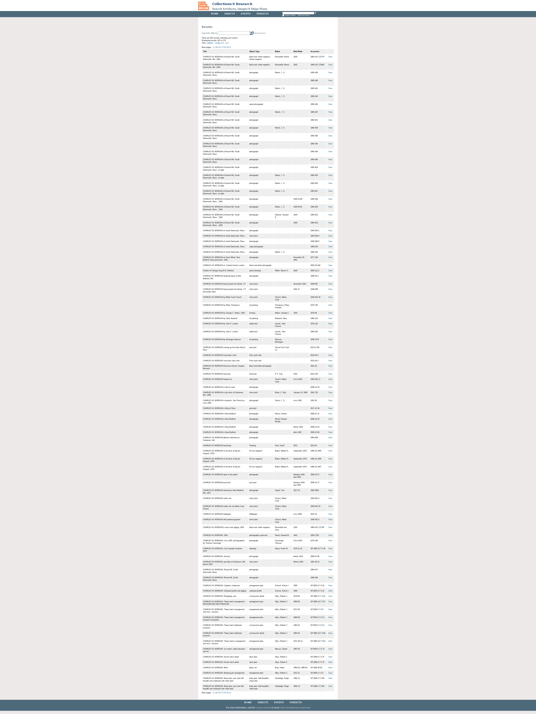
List (226, 43)
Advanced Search (304, 15)
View (330, 57)
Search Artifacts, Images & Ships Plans (239, 9)
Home (214, 13)
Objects (229, 13)
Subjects (262, 13)
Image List (219, 43)
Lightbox (210, 43)
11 (230, 47)
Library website (263, 707)
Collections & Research (232, 4)
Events (246, 13)
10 (228, 47)
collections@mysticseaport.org (295, 707)
